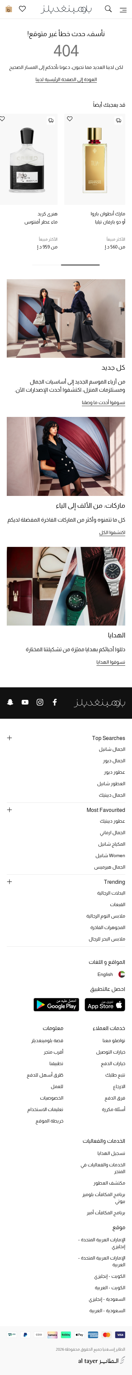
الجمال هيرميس (109, 867)
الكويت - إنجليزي (109, 1276)
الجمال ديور (114, 760)
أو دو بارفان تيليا (110, 221)
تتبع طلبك (115, 1075)
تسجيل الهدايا (111, 1153)
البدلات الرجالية (111, 893)
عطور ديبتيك (112, 821)
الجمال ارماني (112, 832)
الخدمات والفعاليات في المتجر (103, 1168)
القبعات (117, 904)
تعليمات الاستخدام (45, 1109)
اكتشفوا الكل (112, 532)
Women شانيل (110, 855)
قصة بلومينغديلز (47, 1040)
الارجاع (119, 1086)
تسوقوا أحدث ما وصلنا (103, 402)
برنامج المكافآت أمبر (106, 1212)
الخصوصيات (51, 1098)
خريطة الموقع (49, 1120)
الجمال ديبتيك (112, 795)
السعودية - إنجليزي (107, 1299)
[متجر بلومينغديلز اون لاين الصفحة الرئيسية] (66, 9)
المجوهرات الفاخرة (107, 927)
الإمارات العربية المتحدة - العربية (101, 1261)
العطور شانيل (111, 783)
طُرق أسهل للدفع (45, 1075)
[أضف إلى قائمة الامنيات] (69, 119)
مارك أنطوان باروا (108, 213)
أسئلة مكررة (113, 1109)
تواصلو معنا (114, 1040)
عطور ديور (114, 772)
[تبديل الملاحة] (123, 9)
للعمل (57, 1086)
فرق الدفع (115, 1098)
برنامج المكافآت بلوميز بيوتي (103, 1198)
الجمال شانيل (112, 749)
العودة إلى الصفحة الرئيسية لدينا (66, 79)
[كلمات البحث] (108, 9)
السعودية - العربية (107, 1310)
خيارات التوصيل (110, 1052)
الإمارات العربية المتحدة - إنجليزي (101, 1243)
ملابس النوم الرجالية (105, 916)
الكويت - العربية (110, 1287)
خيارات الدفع (113, 1063)
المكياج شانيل (111, 844)
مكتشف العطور (109, 1183)
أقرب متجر (53, 1052)
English (105, 974)
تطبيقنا (56, 1063)
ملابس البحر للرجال (107, 939)
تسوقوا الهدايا (110, 662)
